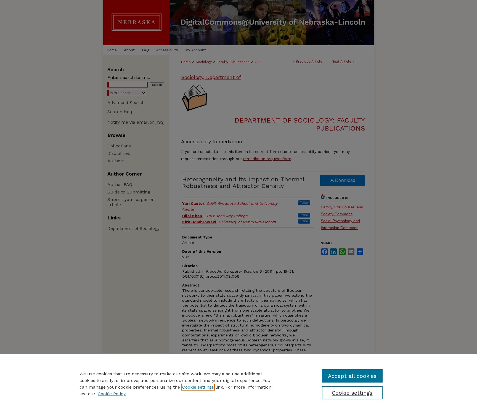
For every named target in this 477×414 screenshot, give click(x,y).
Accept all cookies (352, 376)
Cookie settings (198, 387)
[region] (238, 383)
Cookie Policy (112, 393)
